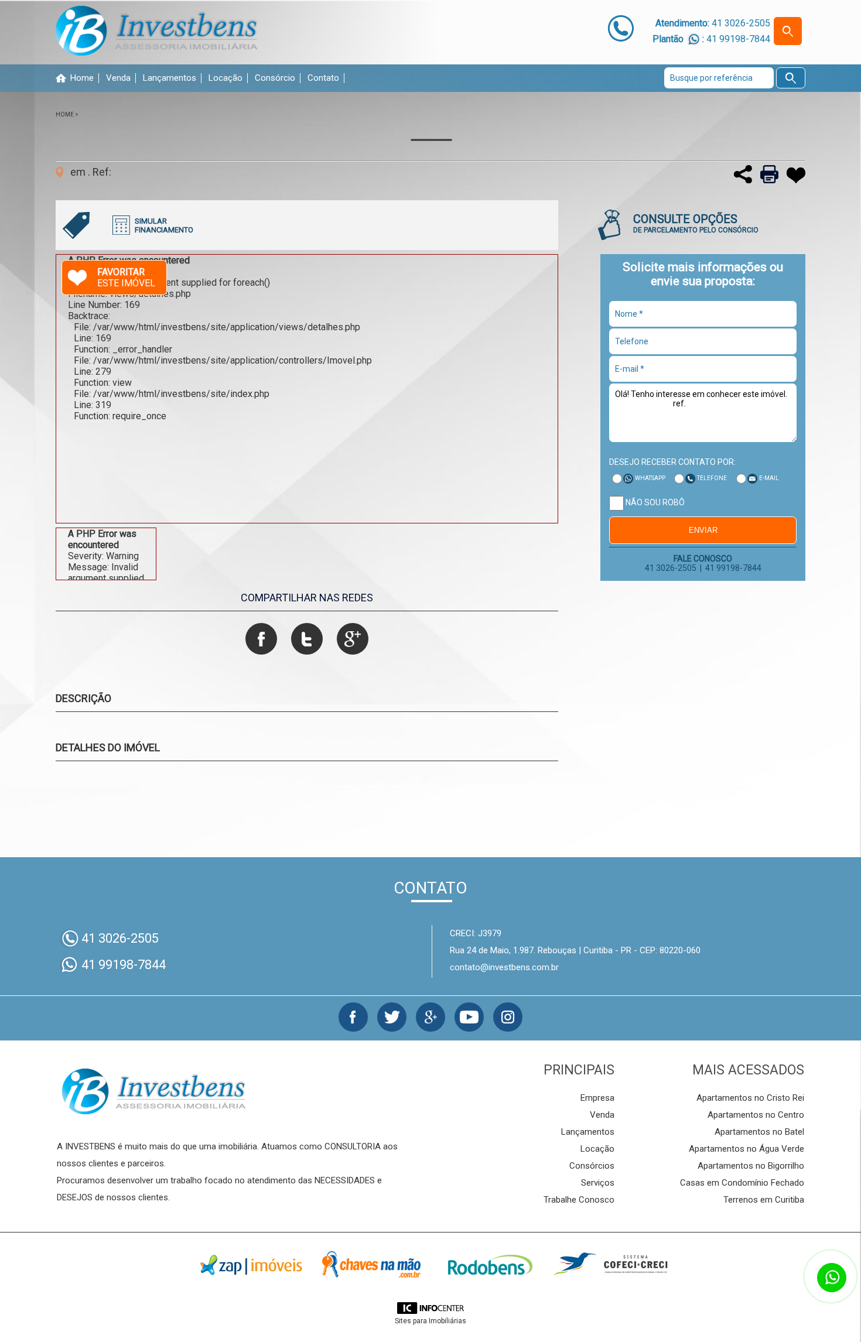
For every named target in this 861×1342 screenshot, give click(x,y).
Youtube (469, 1017)
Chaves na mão (370, 1264)
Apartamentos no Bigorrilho (751, 1165)
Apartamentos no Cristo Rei (750, 1098)
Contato (323, 78)
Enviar (703, 530)
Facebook (353, 1017)
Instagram (507, 1017)
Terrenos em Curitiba (763, 1199)
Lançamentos (169, 78)
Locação (225, 78)
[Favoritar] (793, 180)
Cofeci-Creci (609, 1264)
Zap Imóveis (251, 1264)
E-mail (769, 478)
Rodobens (490, 1264)
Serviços (597, 1182)
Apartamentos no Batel (759, 1132)
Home (82, 78)
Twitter (391, 1017)
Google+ (430, 1017)
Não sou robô (654, 502)
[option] (307, 388)
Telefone (712, 478)
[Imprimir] (766, 180)
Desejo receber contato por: (672, 462)
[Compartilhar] (740, 180)
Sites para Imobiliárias (430, 1321)
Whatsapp (650, 478)
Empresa (597, 1098)
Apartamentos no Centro (756, 1115)
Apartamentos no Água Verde (746, 1149)
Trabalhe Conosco (579, 1199)
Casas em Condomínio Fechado (742, 1182)
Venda (118, 78)
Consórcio (275, 78)
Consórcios (591, 1165)
